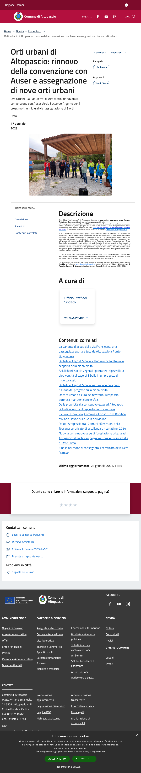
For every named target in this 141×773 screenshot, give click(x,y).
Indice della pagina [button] (25, 208)
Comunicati (34, 31)
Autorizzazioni (79, 672)
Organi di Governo (12, 628)
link (103, 751)
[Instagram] (113, 16)
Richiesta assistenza (48, 718)
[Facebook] (96, 16)
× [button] (137, 735)
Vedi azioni (117, 52)
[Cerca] (134, 16)
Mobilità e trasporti (48, 669)
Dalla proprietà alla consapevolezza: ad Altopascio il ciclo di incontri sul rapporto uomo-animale (92, 407)
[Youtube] (104, 16)
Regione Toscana (15, 5)
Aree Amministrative (14, 634)
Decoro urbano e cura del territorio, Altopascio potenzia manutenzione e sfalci (89, 397)
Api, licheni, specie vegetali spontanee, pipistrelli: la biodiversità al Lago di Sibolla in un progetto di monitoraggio (91, 375)
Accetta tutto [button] (57, 758)
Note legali (77, 712)
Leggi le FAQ (44, 712)
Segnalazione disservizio (51, 706)
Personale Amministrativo (17, 659)
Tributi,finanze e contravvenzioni (80, 647)
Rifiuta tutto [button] (84, 758)
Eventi (109, 664)
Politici (6, 653)
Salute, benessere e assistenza (82, 663)
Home (7, 31)
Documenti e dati (12, 665)
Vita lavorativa (45, 640)
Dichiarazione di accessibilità (80, 720)
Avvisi (109, 640)
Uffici (5, 640)
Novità (20, 31)
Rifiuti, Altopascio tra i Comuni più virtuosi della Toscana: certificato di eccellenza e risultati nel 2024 (92, 426)
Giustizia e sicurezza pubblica (83, 636)
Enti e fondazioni (12, 647)
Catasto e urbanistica (49, 658)
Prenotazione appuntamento (45, 697)
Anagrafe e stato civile (50, 628)
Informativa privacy (82, 706)
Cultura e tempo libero (50, 634)
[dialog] (70, 752)
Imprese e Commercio (49, 647)
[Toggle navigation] (7, 16)
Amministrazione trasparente (81, 697)
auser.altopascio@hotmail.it (116, 229)
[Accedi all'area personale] (126, 5)
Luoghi (110, 657)
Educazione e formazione (85, 628)
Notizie (110, 628)
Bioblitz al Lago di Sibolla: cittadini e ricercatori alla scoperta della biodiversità (91, 363)
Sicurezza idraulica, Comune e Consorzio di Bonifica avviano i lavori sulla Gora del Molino (92, 416)
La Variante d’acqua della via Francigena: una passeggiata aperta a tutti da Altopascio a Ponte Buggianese (90, 351)
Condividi (99, 52)
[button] (70, 767)
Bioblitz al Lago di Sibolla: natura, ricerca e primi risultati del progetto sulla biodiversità (89, 387)
